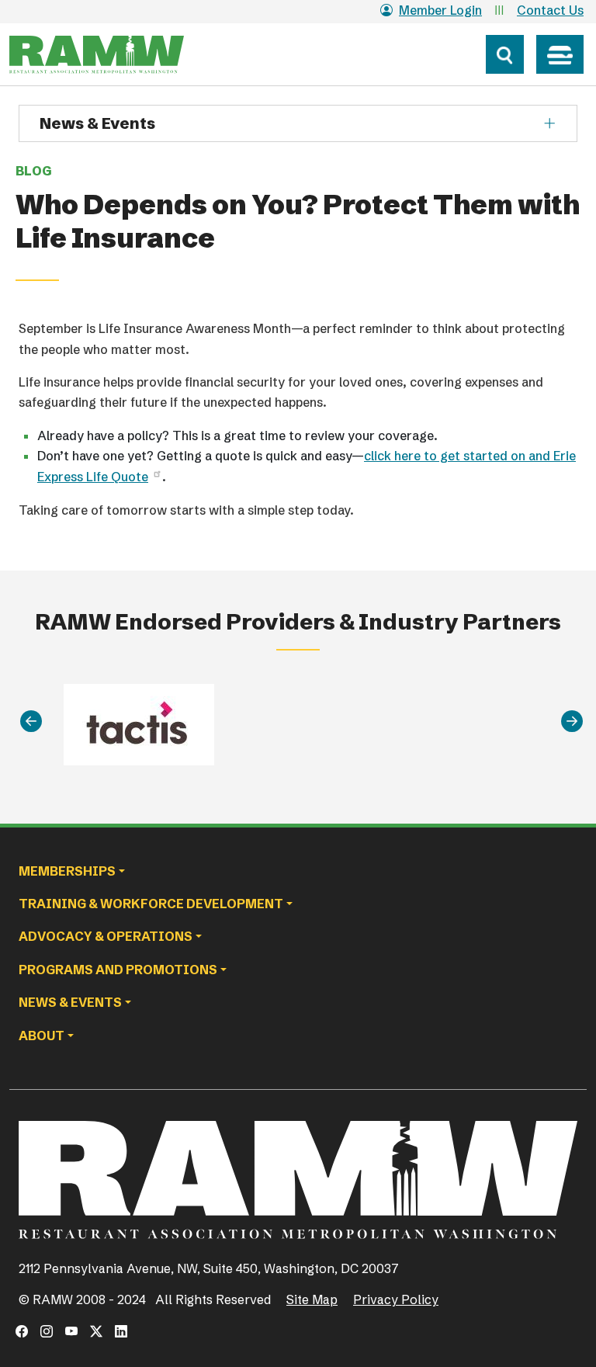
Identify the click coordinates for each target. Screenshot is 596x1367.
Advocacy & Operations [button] (105, 936)
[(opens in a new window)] (22, 1331)
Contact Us (550, 10)
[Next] (572, 722)
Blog (33, 171)
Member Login (440, 10)
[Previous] (31, 722)
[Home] (125, 54)
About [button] (41, 1035)
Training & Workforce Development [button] (151, 903)
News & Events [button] (70, 1002)
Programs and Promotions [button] (118, 969)
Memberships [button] (67, 871)
